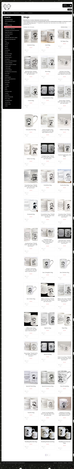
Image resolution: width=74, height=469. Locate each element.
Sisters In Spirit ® (8, 57)
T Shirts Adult (8, 66)
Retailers (22, 13)
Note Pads (7, 73)
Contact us (30, 13)
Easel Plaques (8, 77)
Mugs (6, 26)
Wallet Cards (8, 104)
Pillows (6, 46)
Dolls (6, 87)
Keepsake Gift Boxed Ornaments (12, 30)
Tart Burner (7, 59)
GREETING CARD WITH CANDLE (11, 37)
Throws (6, 44)
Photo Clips (7, 98)
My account (16, 13)
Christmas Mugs (8, 25)
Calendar (7, 43)
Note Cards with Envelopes (11, 61)
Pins (6, 41)
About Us (9, 13)
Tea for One (7, 102)
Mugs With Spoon (8, 32)
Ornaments (7, 50)
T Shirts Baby (7, 68)
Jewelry (6, 93)
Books (6, 23)
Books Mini (7, 80)
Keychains (7, 95)
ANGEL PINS (7, 35)
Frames (6, 48)
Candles (7, 84)
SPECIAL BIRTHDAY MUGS (10, 21)
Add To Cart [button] (27, 51)
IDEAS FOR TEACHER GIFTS (10, 39)
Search (70, 9)
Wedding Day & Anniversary (11, 71)
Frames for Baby (8, 53)
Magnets (7, 75)
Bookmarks (7, 82)
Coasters (7, 86)
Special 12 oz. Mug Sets (10, 28)
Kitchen (6, 52)
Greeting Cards (8, 91)
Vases (6, 105)
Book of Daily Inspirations (10, 78)
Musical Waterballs (9, 96)
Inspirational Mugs (9, 19)
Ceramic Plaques (8, 62)
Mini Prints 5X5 (8, 55)
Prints (6, 89)
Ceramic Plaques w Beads (10, 64)
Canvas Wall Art (8, 70)
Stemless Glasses (9, 34)
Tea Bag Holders (8, 100)
